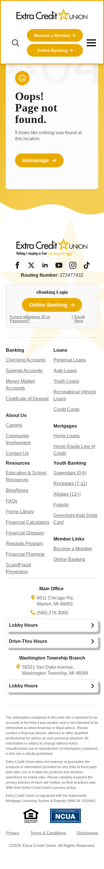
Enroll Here (79, 319)
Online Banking (69, 559)
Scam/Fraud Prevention (18, 568)
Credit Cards (66, 409)
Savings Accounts (24, 370)
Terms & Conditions (48, 832)
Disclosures (87, 832)
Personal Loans (69, 359)
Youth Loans (66, 381)
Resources (18, 463)
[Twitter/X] (31, 265)
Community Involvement (18, 439)
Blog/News (17, 490)
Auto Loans (65, 370)
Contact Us (17, 453)
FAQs (11, 501)
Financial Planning (25, 554)
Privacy (12, 832)
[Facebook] (17, 265)
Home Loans (66, 435)
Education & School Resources (26, 476)
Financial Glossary (25, 532)
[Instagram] (72, 265)
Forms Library (20, 511)
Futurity (61, 504)
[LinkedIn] (45, 265)
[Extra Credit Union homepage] (52, 16)
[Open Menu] (91, 42)
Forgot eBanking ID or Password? (30, 319)
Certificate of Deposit (27, 398)
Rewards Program (24, 543)
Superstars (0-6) (69, 472)
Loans (60, 350)
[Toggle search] (15, 42)
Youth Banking (69, 463)
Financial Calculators (27, 522)
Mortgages (65, 426)
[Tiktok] (86, 265)
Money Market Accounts (20, 385)
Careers (14, 425)
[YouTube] (58, 265)
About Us (16, 415)
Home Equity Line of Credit (74, 450)
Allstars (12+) (67, 494)
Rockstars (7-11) (70, 483)
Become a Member (72, 548)
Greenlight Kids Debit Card (75, 519)
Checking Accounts (25, 359)
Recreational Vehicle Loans (74, 395)
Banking (15, 350)
